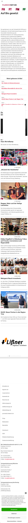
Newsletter (5, 425)
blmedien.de (5, 386)
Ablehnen (14, 513)
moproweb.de (5, 393)
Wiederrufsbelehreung (8, 437)
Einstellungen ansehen (14, 517)
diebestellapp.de (6, 410)
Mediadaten (5, 422)
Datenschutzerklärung (11, 521)
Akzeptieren (14, 509)
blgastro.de (5, 389)
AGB (3, 433)
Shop (3, 418)
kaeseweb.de (5, 396)
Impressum (19, 521)
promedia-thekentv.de (8, 413)
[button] (26, 493)
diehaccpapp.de (6, 403)
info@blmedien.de (9, 459)
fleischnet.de (5, 400)
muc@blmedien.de (9, 478)
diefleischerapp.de (7, 406)
